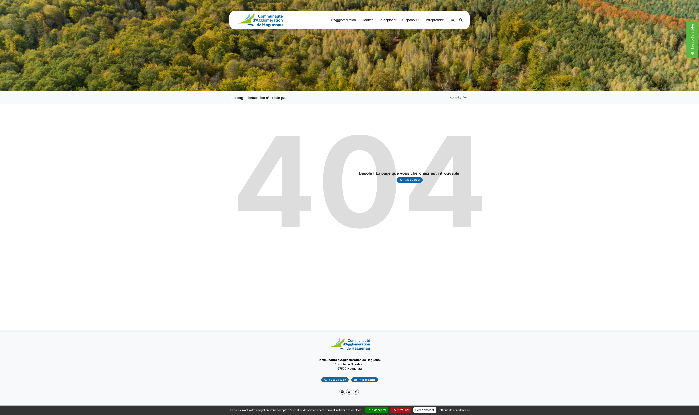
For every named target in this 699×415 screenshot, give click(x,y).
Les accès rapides (693, 38)
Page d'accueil (412, 180)
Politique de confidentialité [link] (454, 410)
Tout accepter (376, 410)
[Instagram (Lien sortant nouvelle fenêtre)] (349, 392)
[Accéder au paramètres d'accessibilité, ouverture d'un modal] (453, 20)
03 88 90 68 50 (337, 379)
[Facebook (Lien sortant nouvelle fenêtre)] (356, 392)
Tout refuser (401, 410)
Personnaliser (424, 410)
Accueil (454, 97)
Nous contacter (367, 379)
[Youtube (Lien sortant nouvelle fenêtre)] (342, 392)
